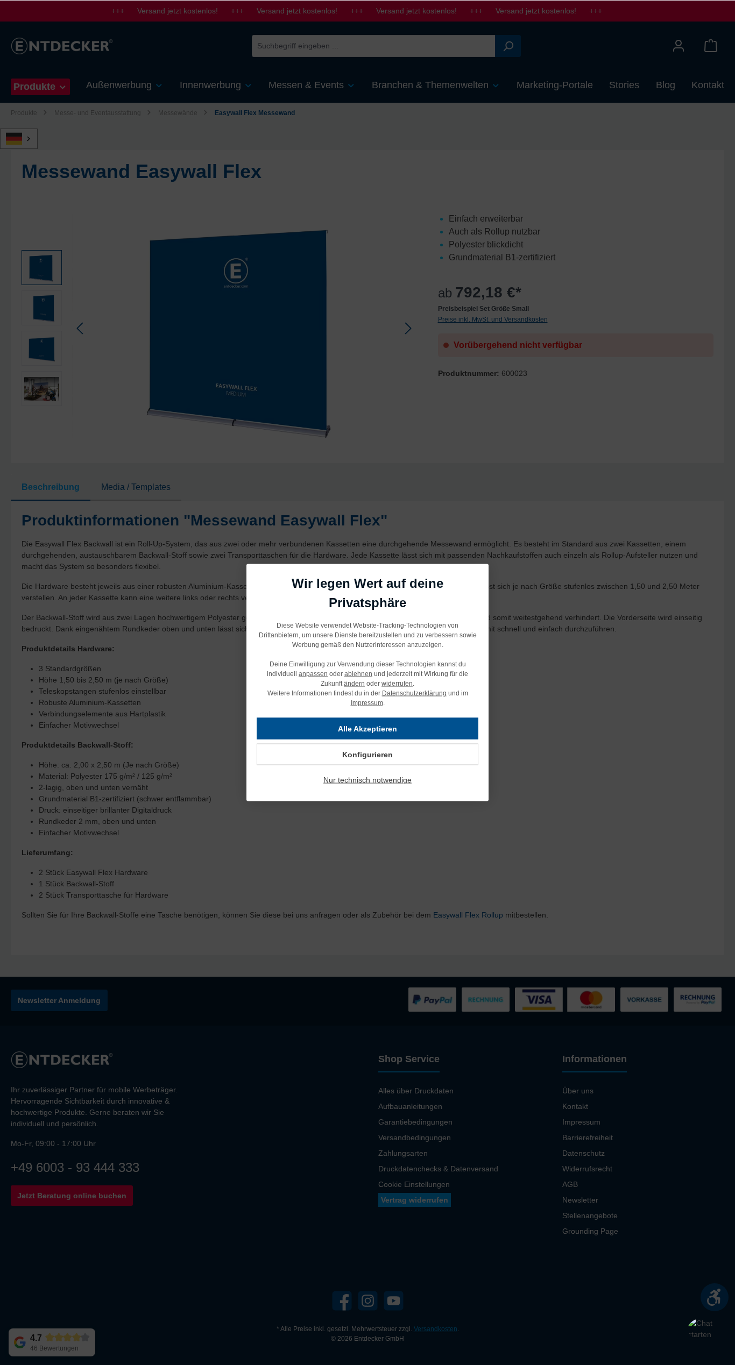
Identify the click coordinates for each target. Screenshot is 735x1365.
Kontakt (575, 1106)
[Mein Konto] (678, 46)
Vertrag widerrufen (414, 1200)
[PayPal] (432, 999)
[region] (219, 328)
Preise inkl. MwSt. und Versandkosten (493, 319)
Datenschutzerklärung (414, 693)
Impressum (581, 1122)
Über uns (577, 1090)
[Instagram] (368, 1301)
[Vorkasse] (644, 999)
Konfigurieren (367, 754)
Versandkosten (435, 1329)
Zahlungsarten (403, 1153)
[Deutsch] (25, 139)
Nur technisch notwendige (367, 780)
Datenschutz (583, 1153)
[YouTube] (393, 1301)
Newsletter (580, 1200)
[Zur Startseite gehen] (62, 46)
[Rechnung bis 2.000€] (486, 999)
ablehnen (358, 674)
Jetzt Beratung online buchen (71, 1195)
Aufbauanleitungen (410, 1106)
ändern (354, 683)
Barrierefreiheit (587, 1137)
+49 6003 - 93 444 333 (75, 1167)
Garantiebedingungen (415, 1122)
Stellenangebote (590, 1215)
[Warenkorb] (710, 46)
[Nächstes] (408, 328)
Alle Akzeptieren (367, 728)
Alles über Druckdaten (416, 1090)
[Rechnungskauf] (698, 999)
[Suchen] (508, 46)
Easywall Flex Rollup (468, 915)
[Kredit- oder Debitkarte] (565, 999)
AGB (570, 1184)
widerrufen (397, 683)
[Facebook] (342, 1301)
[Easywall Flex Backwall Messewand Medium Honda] (244, 328)
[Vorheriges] (81, 328)
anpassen (313, 674)
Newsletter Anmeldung (59, 1000)
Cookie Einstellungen (414, 1184)
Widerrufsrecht (587, 1168)
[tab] (50, 487)
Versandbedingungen (414, 1137)
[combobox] (374, 46)
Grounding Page (590, 1231)
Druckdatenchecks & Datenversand (438, 1168)
